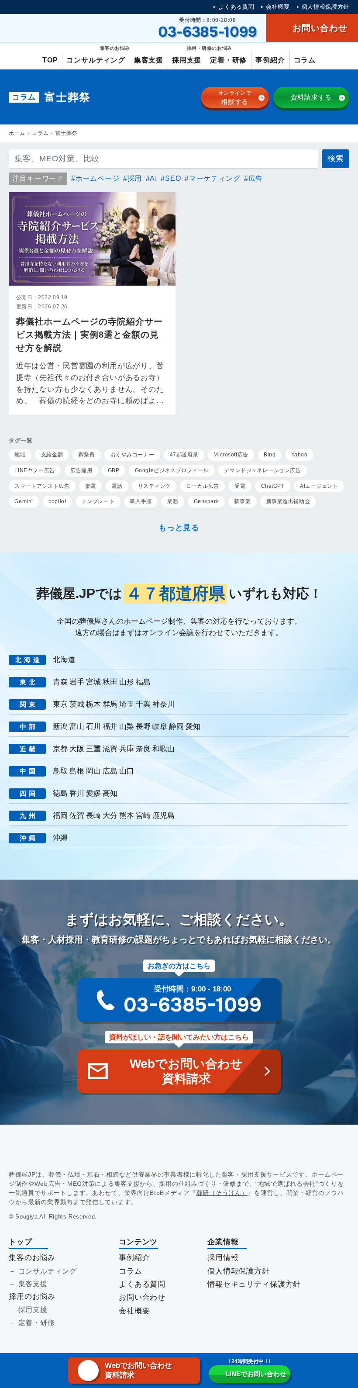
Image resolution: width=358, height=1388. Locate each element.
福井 (110, 726)
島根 (76, 771)
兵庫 (126, 749)
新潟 (60, 726)
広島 (110, 771)
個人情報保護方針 (325, 6)
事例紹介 (134, 1257)
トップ (20, 1242)
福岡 (60, 815)
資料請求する (311, 97)
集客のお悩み (32, 1257)
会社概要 (278, 6)
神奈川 (163, 704)
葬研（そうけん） (222, 1192)
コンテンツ (138, 1242)
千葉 (143, 704)
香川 (76, 793)
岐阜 (159, 726)
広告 (255, 178)
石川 (93, 726)
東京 (60, 704)
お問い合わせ (142, 1297)
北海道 (64, 660)
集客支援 (33, 1284)
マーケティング (214, 178)
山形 (126, 682)
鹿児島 (163, 815)
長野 (143, 726)
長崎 (93, 815)
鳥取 (60, 771)
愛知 (193, 726)
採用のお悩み (32, 1296)
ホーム (17, 133)
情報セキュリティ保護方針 (254, 1284)
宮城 (93, 682)
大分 (110, 815)
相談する (234, 97)
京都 (60, 749)
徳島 (60, 793)
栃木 (93, 704)
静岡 (176, 726)
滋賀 (110, 749)
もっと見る (179, 527)
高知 (110, 793)
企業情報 (222, 1242)
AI (153, 178)
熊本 (126, 815)
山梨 (126, 726)
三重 (93, 749)
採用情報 (222, 1257)
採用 (134, 178)
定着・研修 (36, 1322)
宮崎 (143, 815)
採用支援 (33, 1309)
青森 (60, 682)
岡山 (93, 771)
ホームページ (98, 178)
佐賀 (76, 815)
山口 (126, 771)
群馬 (110, 704)
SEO (173, 178)
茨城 (76, 704)
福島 (143, 682)
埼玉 (126, 704)
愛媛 (93, 793)
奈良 (143, 749)
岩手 (76, 682)
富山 (76, 726)
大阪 (76, 749)
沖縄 (60, 838)
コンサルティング (47, 1271)
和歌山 (163, 749)
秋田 (110, 682)
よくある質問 (236, 6)
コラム (40, 133)
